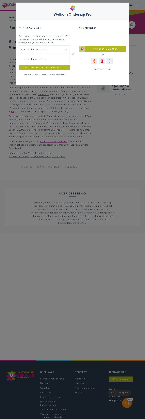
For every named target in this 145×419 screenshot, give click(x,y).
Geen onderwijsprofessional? (53, 74)
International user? (31, 74)
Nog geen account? (102, 69)
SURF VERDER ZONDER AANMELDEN (42, 67)
